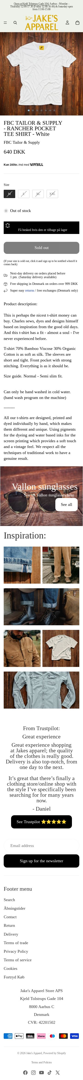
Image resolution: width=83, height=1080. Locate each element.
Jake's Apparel (34, 1053)
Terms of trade (16, 942)
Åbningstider (14, 908)
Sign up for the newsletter (41, 861)
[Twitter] (57, 1072)
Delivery (11, 934)
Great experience (41, 737)
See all (66, 504)
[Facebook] (25, 1072)
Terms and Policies (41, 1062)
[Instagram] (33, 1072)
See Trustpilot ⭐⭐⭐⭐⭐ (41, 821)
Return (9, 925)
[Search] (15, 23)
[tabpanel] (41, 496)
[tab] (41, 471)
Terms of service (18, 960)
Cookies (10, 968)
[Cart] (77, 23)
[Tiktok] (49, 1072)
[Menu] (5, 22)
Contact (10, 917)
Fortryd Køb (14, 977)
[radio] (9, 194)
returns (29, 290)
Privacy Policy (16, 951)
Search (9, 899)
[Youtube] (41, 1072)
